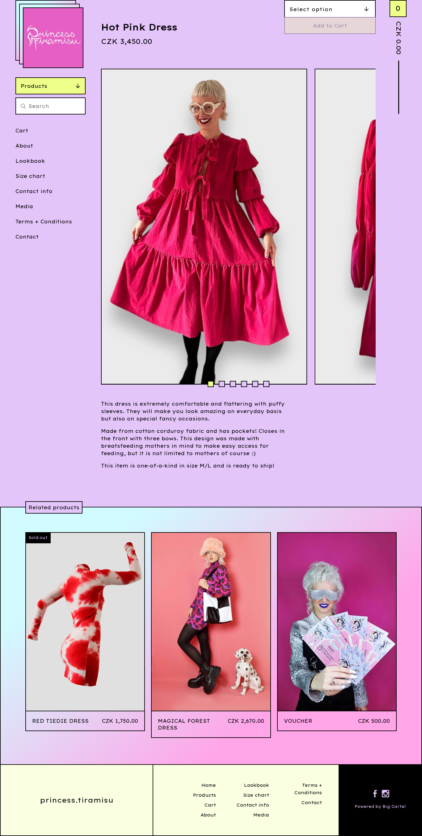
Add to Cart (330, 26)
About (24, 146)
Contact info (34, 191)
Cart (21, 130)
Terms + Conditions (43, 221)
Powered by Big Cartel (380, 806)
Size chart (30, 176)
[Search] (23, 106)
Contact (27, 237)
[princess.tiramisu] (53, 37)
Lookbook (30, 161)
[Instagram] (385, 794)
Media (24, 206)
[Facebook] (375, 794)
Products (34, 86)
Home (208, 785)
